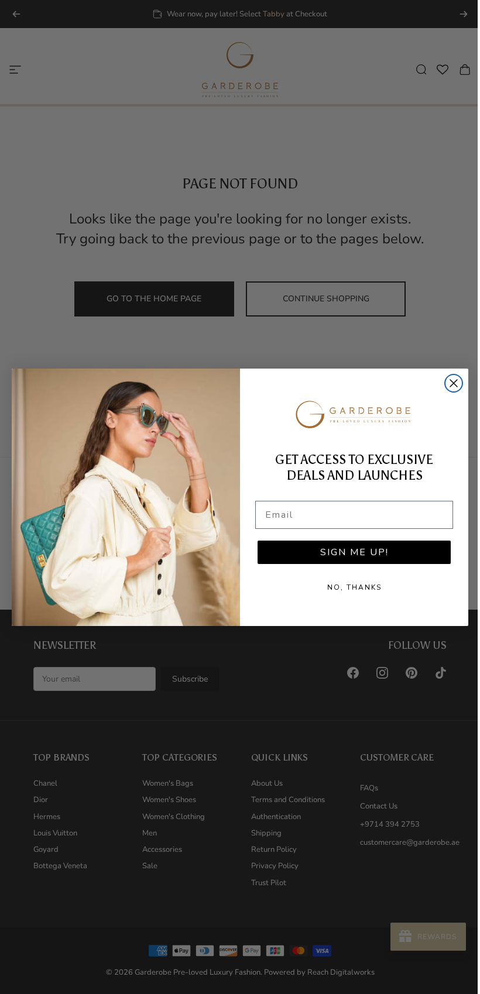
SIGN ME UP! (354, 552)
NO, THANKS (354, 587)
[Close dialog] (453, 383)
